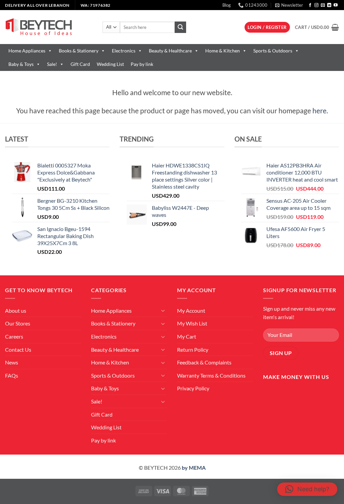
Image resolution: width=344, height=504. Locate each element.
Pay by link (142, 64)
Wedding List (110, 64)
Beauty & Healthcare (170, 50)
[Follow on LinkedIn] (329, 5)
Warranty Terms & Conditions (211, 375)
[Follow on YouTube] (336, 5)
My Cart (186, 336)
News (11, 362)
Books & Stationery (78, 50)
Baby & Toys (21, 64)
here (319, 110)
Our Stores (17, 323)
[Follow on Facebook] (310, 5)
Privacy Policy (193, 388)
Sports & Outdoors (272, 50)
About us (15, 310)
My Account (191, 310)
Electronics (123, 50)
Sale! (52, 64)
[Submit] (180, 27)
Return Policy (192, 349)
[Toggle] (163, 310)
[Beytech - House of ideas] (48, 27)
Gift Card (80, 64)
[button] (289, 5)
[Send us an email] (323, 5)
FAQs (11, 375)
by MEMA (194, 467)
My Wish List (192, 323)
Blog (226, 5)
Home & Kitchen (222, 50)
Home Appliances (26, 50)
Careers (14, 336)
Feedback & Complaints (204, 362)
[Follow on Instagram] (316, 5)
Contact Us (18, 349)
